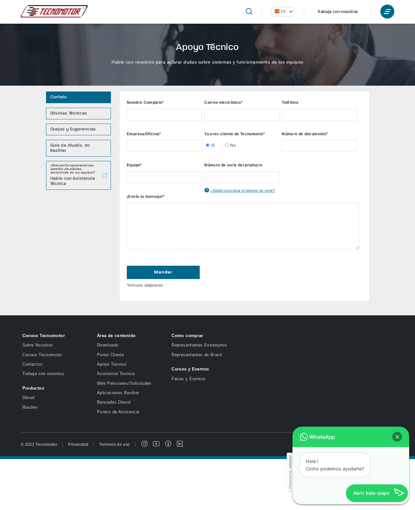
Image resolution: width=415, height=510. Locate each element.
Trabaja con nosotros (337, 12)
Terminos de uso (114, 444)
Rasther (30, 407)
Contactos (32, 364)
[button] (397, 437)
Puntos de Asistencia (118, 412)
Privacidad (78, 444)
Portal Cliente (110, 355)
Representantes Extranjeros (199, 345)
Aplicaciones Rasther (118, 393)
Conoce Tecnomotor (42, 355)
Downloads (107, 345)
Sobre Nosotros (37, 345)
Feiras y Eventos (189, 379)
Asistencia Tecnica (116, 373)
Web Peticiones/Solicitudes (124, 383)
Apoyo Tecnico (111, 364)
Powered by (289, 472)
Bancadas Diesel (114, 402)
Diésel (28, 397)
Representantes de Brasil (197, 355)
